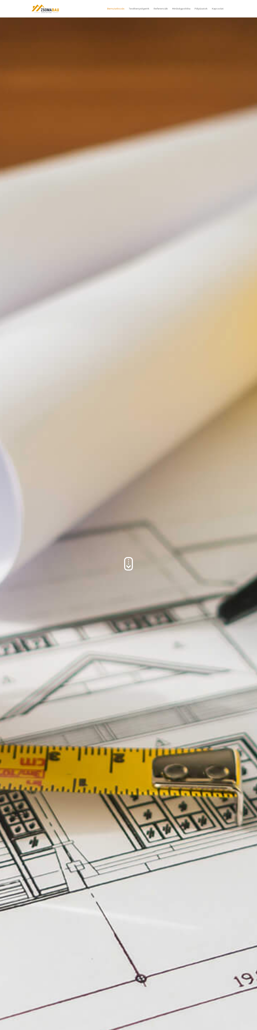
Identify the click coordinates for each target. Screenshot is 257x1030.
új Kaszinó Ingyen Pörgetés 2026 (19, 80)
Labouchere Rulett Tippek (15, 90)
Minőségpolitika (181, 8)
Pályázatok (201, 8)
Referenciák (161, 8)
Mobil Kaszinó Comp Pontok (23, 23)
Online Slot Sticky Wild (13, 38)
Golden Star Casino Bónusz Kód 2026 (22, 47)
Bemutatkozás (115, 8)
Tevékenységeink (139, 8)
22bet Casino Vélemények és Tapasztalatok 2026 (28, 71)
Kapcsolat (218, 8)
